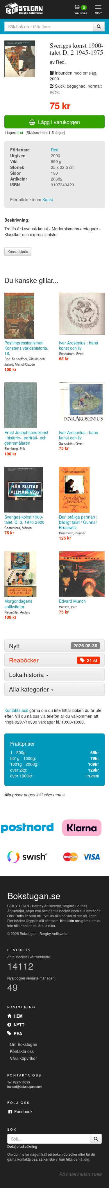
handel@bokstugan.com (24, 1086)
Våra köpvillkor (23, 1058)
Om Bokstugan (23, 1044)
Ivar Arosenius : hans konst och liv (78, 345)
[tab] (54, 645)
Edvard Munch (72, 601)
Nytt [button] (53, 645)
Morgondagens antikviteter (18, 603)
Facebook (22, 1111)
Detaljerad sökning (22, 1146)
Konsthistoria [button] (18, 251)
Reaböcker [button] (53, 660)
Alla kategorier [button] (30, 689)
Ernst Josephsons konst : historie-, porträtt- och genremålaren (26, 437)
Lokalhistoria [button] (27, 674)
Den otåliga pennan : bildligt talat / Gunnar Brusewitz (78, 522)
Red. (55, 150)
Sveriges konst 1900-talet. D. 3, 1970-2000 (24, 519)
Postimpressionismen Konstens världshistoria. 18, (26, 348)
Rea (16, 1033)
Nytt (17, 1025)
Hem (17, 1016)
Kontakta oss (16, 710)
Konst (47, 199)
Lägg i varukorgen (57, 121)
